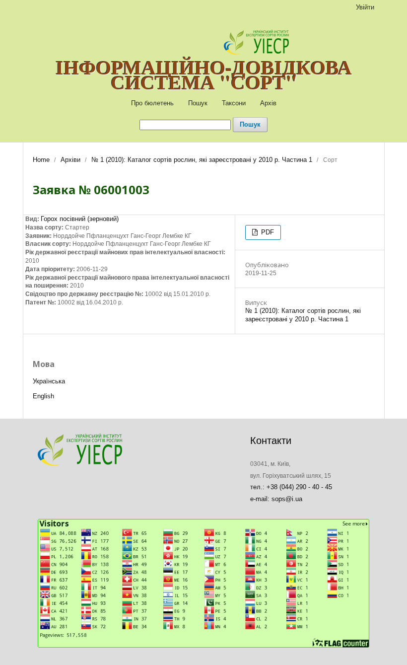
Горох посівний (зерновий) (80, 218)
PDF (266, 232)
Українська (49, 381)
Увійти (365, 7)
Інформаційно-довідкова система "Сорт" (204, 74)
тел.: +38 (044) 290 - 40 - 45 (291, 487)
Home (41, 159)
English (43, 396)
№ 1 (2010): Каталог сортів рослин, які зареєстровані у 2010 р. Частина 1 (201, 159)
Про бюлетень (152, 103)
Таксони (234, 103)
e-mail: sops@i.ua (276, 499)
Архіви (70, 159)
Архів (268, 103)
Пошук (197, 103)
